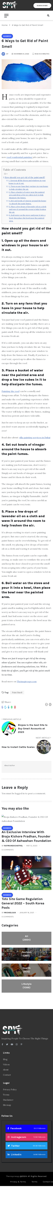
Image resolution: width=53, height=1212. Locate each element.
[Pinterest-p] (21, 1044)
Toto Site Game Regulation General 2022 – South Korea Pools (23, 903)
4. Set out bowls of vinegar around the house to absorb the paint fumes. (27, 202)
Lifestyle (26, 985)
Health (27, 970)
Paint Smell (17, 692)
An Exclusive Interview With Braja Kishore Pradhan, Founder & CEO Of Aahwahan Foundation (26, 836)
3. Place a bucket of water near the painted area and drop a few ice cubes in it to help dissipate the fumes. (26, 195)
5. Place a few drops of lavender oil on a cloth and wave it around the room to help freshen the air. (27, 209)
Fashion (26, 954)
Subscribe (42, 6)
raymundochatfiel (13, 846)
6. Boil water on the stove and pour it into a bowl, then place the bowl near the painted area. (27, 218)
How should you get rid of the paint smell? (25, 177)
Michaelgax (10, 912)
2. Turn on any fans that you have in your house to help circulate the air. (28, 187)
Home (5, 25)
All (27, 938)
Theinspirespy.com (27, 681)
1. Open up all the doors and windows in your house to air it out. (27, 182)
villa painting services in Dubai (34, 437)
